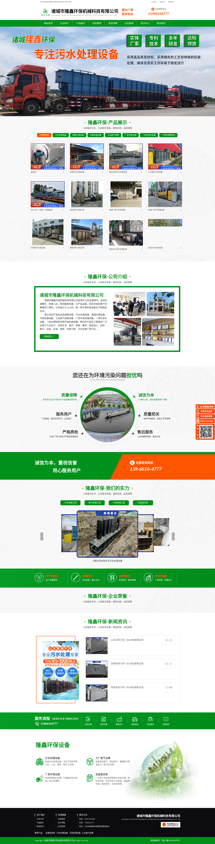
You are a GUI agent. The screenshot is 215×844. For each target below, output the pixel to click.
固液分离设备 (78, 135)
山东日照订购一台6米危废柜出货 (127, 640)
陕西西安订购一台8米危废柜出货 (127, 687)
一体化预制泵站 (168, 135)
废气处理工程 (95, 503)
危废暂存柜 (44, 135)
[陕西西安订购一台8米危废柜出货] (97, 692)
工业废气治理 (113, 135)
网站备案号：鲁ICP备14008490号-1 (165, 840)
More (169, 645)
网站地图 (171, 2)
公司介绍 (40, 819)
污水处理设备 (60, 135)
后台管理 (61, 826)
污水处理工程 (70, 503)
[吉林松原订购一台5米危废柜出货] (97, 669)
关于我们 (154, 2)
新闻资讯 (40, 826)
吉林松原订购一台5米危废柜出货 (127, 663)
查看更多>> (49, 336)
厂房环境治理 (130, 135)
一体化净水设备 (149, 135)
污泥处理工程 (119, 503)
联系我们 (162, 2)
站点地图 (61, 822)
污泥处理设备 (95, 135)
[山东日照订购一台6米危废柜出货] (97, 645)
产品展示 (40, 822)
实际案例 (61, 819)
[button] (96, 114)
